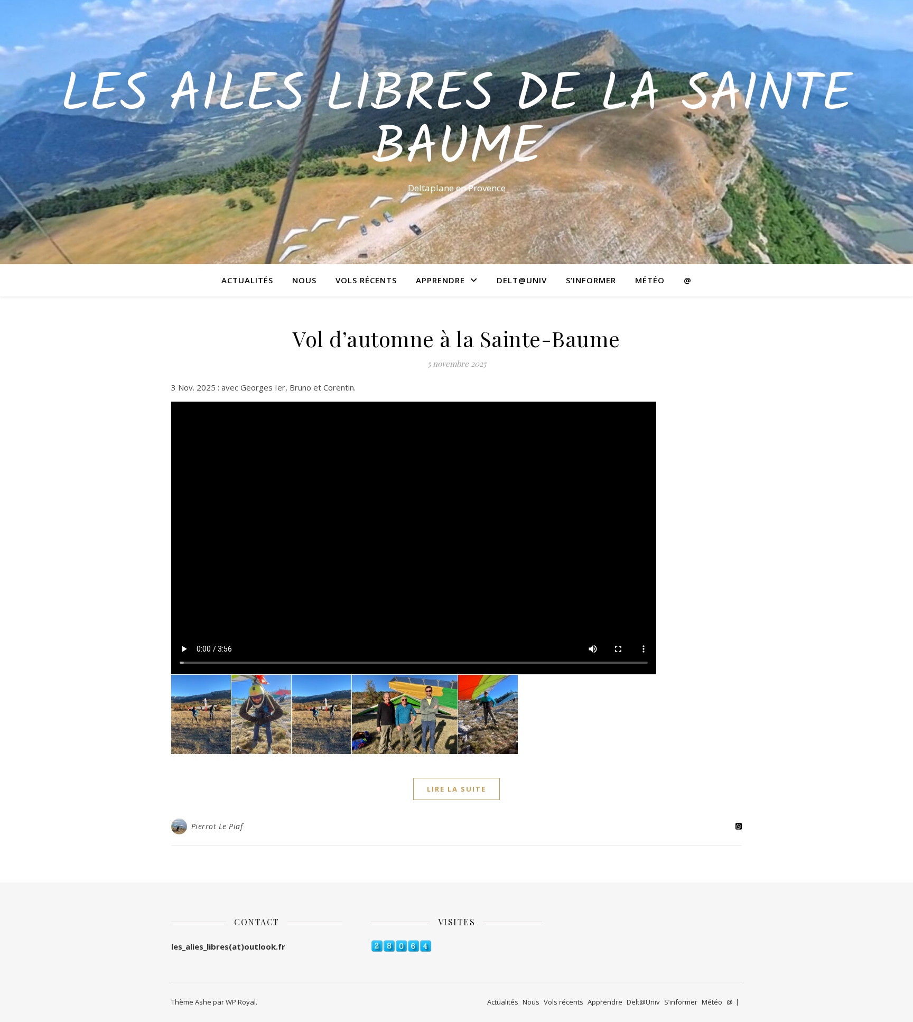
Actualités (247, 280)
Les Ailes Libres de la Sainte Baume (456, 122)
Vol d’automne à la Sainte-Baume (456, 338)
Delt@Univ (522, 280)
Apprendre (440, 280)
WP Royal (241, 1002)
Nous (304, 280)
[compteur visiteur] (456, 946)
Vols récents (366, 280)
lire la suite (456, 789)
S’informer (591, 280)
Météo (650, 280)
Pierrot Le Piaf (217, 826)
